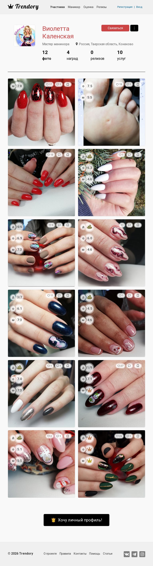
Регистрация (124, 6)
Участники (57, 7)
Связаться (115, 28)
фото (46, 55)
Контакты (80, 553)
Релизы (102, 7)
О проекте (50, 553)
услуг (121, 55)
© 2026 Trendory (20, 553)
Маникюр (74, 7)
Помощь (94, 553)
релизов (97, 55)
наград (72, 55)
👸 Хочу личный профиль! (76, 520)
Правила (65, 553)
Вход (139, 6)
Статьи (107, 553)
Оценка (88, 7)
